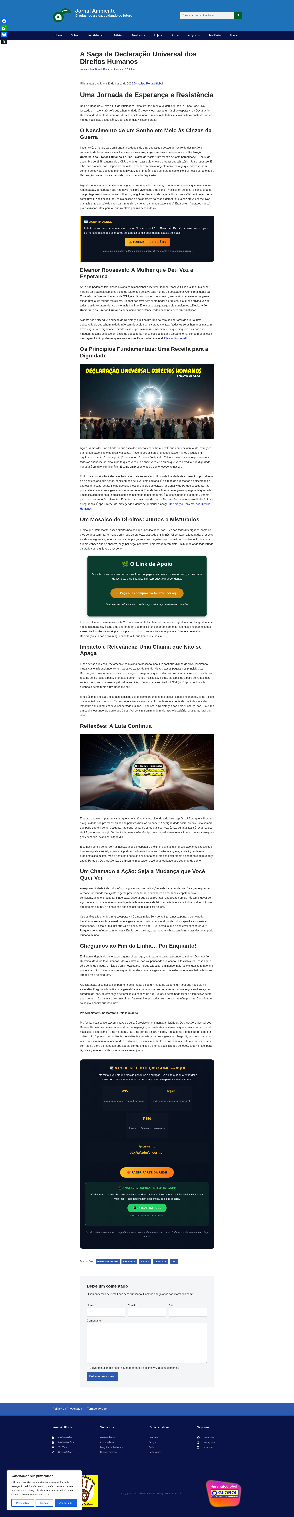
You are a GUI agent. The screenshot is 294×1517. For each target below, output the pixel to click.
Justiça (145, 1262)
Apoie (175, 35)
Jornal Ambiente (95, 10)
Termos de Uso (97, 1408)
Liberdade (160, 1262)
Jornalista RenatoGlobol (97, 69)
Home (58, 35)
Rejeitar (44, 1503)
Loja (156, 35)
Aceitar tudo (65, 1503)
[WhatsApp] (4, 27)
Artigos (192, 35)
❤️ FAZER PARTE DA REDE (147, 1172)
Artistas (118, 35)
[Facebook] (4, 21)
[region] (44, 1490)
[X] (4, 41)
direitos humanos (107, 1262)
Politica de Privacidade (67, 1408)
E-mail (132, 1305)
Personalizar (23, 1503)
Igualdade (129, 1262)
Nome (91, 1305)
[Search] (238, 15)
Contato (234, 35)
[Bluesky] (4, 34)
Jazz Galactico (95, 35)
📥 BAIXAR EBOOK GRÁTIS (147, 242)
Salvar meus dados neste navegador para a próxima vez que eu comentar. (134, 1367)
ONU (174, 1262)
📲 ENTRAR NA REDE (147, 1207)
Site (171, 1305)
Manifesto (215, 35)
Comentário (95, 1320)
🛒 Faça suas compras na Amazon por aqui (147, 593)
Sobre (74, 35)
